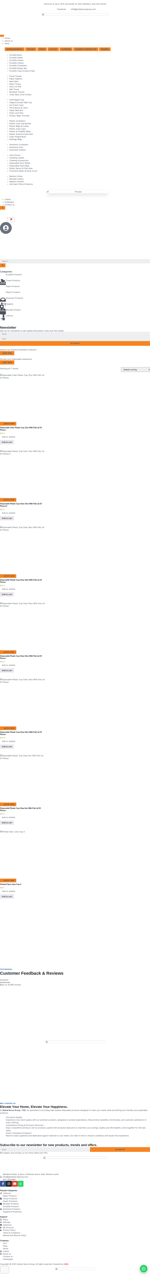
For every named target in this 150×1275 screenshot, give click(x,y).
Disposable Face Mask (19, 166)
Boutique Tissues (16, 92)
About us (9, 41)
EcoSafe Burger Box (18, 68)
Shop (7, 43)
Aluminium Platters (17, 150)
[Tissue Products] (3, 282)
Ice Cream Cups (16, 105)
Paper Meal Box (16, 110)
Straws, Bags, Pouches (19, 115)
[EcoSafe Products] (3, 276)
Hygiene (9, 304)
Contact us (9, 204)
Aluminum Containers (18, 144)
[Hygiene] (3, 306)
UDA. (66, 1264)
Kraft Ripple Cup (16, 100)
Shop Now (7, 353)
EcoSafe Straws (16, 60)
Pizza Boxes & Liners (18, 108)
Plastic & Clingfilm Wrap (20, 131)
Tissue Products (13, 280)
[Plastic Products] (3, 294)
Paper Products (13, 286)
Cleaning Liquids (16, 158)
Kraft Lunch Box (16, 113)
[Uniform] (3, 317)
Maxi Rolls (13, 81)
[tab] (15, 49)
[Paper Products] (3, 288)
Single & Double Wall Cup (20, 102)
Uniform (9, 316)
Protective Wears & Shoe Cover (23, 171)
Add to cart (7, 442)
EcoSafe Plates (16, 57)
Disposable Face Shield (19, 163)
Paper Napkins (15, 79)
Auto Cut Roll (15, 86)
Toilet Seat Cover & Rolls (20, 94)
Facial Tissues (15, 76)
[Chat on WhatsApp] (143, 1268)
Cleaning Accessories (18, 160)
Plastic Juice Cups (17, 129)
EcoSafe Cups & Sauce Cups (22, 71)
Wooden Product (13, 310)
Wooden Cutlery (16, 179)
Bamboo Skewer (16, 181)
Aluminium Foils (16, 147)
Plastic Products (13, 292)
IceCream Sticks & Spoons (21, 184)
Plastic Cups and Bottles (20, 123)
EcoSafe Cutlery (16, 63)
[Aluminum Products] (3, 300)
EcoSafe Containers (18, 65)
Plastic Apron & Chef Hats (20, 168)
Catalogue (9, 202)
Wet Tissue (14, 89)
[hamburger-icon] (2, 36)
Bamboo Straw (15, 176)
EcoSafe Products (14, 274)
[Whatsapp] (20, 1184)
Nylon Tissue (15, 84)
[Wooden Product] (3, 311)
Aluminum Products (14, 298)
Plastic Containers (17, 121)
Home (7, 38)
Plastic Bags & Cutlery (19, 126)
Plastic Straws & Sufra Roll (21, 134)
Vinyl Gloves (14, 155)
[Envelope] (15, 1184)
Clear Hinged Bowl (17, 136)
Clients (8, 199)
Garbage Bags (15, 139)
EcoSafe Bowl (15, 55)
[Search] (3, 265)
